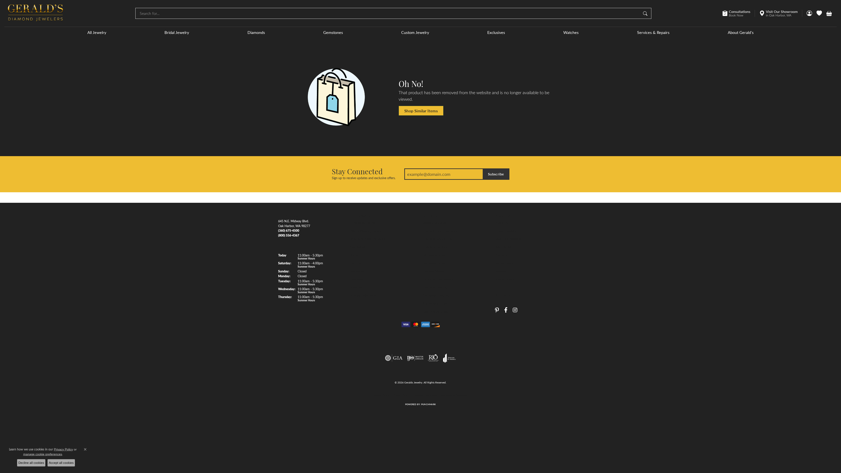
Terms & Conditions (425, 395)
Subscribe (496, 174)
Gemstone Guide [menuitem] (434, 263)
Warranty (501, 255)
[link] (738, 13)
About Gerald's (741, 32)
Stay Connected (357, 171)
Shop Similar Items (421, 110)
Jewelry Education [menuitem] (435, 223)
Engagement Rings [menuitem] (362, 223)
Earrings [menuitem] (355, 263)
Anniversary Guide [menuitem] (435, 303)
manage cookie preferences (42, 454)
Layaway (501, 271)
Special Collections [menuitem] (363, 295)
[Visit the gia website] (394, 358)
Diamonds (256, 32)
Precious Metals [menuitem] (433, 271)
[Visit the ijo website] (415, 358)
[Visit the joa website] (449, 358)
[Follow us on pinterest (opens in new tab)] (497, 310)
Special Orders (504, 279)
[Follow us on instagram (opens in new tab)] (515, 310)
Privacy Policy (401, 395)
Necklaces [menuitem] (357, 271)
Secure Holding (505, 263)
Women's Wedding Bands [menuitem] (367, 238)
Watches (571, 32)
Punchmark (428, 404)
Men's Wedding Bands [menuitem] (365, 231)
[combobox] (388, 13)
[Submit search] (646, 13)
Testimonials (503, 247)
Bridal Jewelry (176, 32)
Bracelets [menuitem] (356, 279)
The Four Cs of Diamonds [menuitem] (440, 231)
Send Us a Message (508, 238)
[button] (809, 13)
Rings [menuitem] (354, 255)
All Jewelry (96, 32)
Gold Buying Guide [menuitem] (435, 311)
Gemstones (333, 32)
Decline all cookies (31, 462)
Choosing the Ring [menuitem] (435, 247)
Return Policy (381, 395)
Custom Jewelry (415, 32)
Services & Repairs (653, 32)
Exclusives (496, 32)
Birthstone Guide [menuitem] (434, 255)
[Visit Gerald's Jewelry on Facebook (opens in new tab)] (505, 310)
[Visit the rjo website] (433, 358)
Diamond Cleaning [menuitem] (435, 287)
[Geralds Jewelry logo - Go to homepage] (35, 13)
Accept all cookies (61, 462)
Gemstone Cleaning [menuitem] (436, 295)
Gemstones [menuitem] (358, 247)
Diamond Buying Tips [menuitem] (437, 238)
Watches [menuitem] (356, 287)
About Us (501, 223)
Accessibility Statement (454, 395)
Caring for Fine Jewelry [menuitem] (438, 279)
